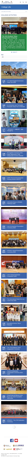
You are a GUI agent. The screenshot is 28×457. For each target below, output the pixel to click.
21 (3, 275)
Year (2, 54)
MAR (3, 252)
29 (3, 396)
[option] (14, 34)
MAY (3, 204)
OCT (3, 373)
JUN (3, 131)
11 (3, 299)
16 (3, 372)
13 (3, 81)
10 (3, 105)
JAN (3, 325)
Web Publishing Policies (13, 453)
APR (3, 228)
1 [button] (11, 52)
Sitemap (2, 453)
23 (3, 202)
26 (3, 251)
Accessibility (20, 453)
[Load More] (14, 427)
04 (3, 178)
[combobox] (14, 57)
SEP (3, 398)
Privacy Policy (7, 453)
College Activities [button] (6, 11)
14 (3, 154)
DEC (3, 349)
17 (3, 129)
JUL (4, 82)
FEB (3, 301)
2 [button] (13, 52)
